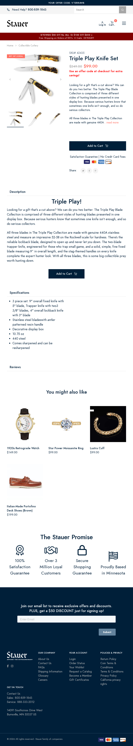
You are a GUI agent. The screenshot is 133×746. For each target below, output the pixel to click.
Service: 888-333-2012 (20, 702)
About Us (43, 659)
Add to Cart (95, 146)
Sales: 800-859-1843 (19, 698)
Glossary (43, 676)
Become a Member (80, 676)
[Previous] (10, 79)
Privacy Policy (108, 676)
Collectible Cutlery (28, 45)
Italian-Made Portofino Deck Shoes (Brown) (21, 508)
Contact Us (44, 663)
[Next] (61, 79)
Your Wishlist (76, 667)
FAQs (41, 667)
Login (72, 659)
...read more (111, 122)
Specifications (19, 292)
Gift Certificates (79, 680)
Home (10, 45)
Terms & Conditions (111, 671)
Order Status (77, 663)
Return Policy (108, 659)
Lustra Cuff (97, 448)
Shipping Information (50, 671)
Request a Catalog (80, 671)
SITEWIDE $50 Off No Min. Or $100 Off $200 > (67, 35)
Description (17, 192)
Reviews (15, 367)
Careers (42, 680)
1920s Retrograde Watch (23, 448)
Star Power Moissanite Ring (65, 448)
